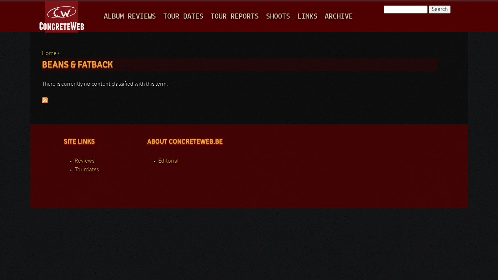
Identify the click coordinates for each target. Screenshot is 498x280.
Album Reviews (130, 16)
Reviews (84, 161)
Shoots (278, 16)
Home (49, 54)
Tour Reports (235, 16)
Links (307, 16)
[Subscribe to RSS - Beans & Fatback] (45, 102)
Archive (339, 16)
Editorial (168, 161)
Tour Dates (183, 16)
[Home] (62, 16)
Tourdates (87, 170)
